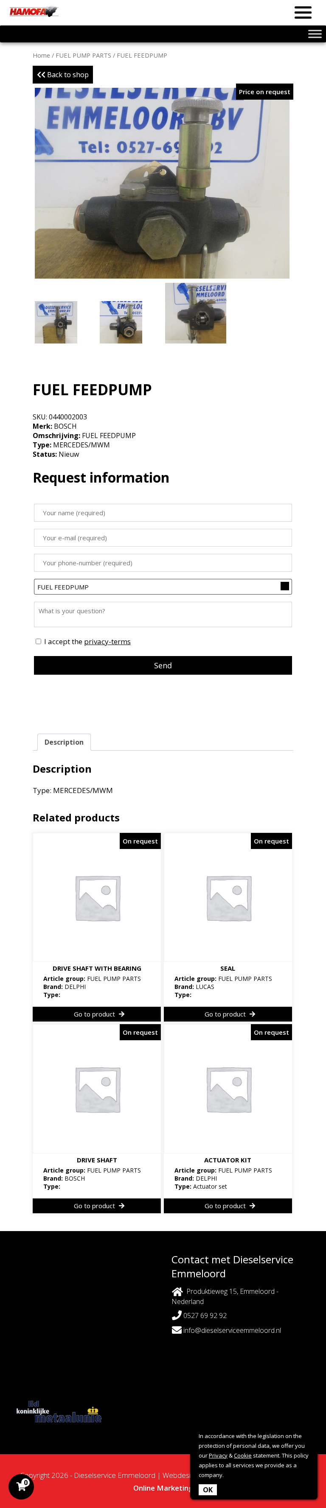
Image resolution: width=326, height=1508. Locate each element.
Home (41, 55)
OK (208, 1489)
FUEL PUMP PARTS (83, 55)
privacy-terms (107, 641)
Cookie (243, 1455)
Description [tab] (64, 742)
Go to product (95, 1014)
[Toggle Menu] (315, 34)
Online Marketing (163, 1488)
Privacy (218, 1455)
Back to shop (67, 74)
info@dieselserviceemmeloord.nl (232, 1330)
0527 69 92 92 (204, 1315)
